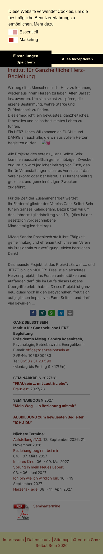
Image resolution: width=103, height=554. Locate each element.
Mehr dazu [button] (44, 24)
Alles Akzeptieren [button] (77, 59)
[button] (13, 32)
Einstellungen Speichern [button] (25, 59)
